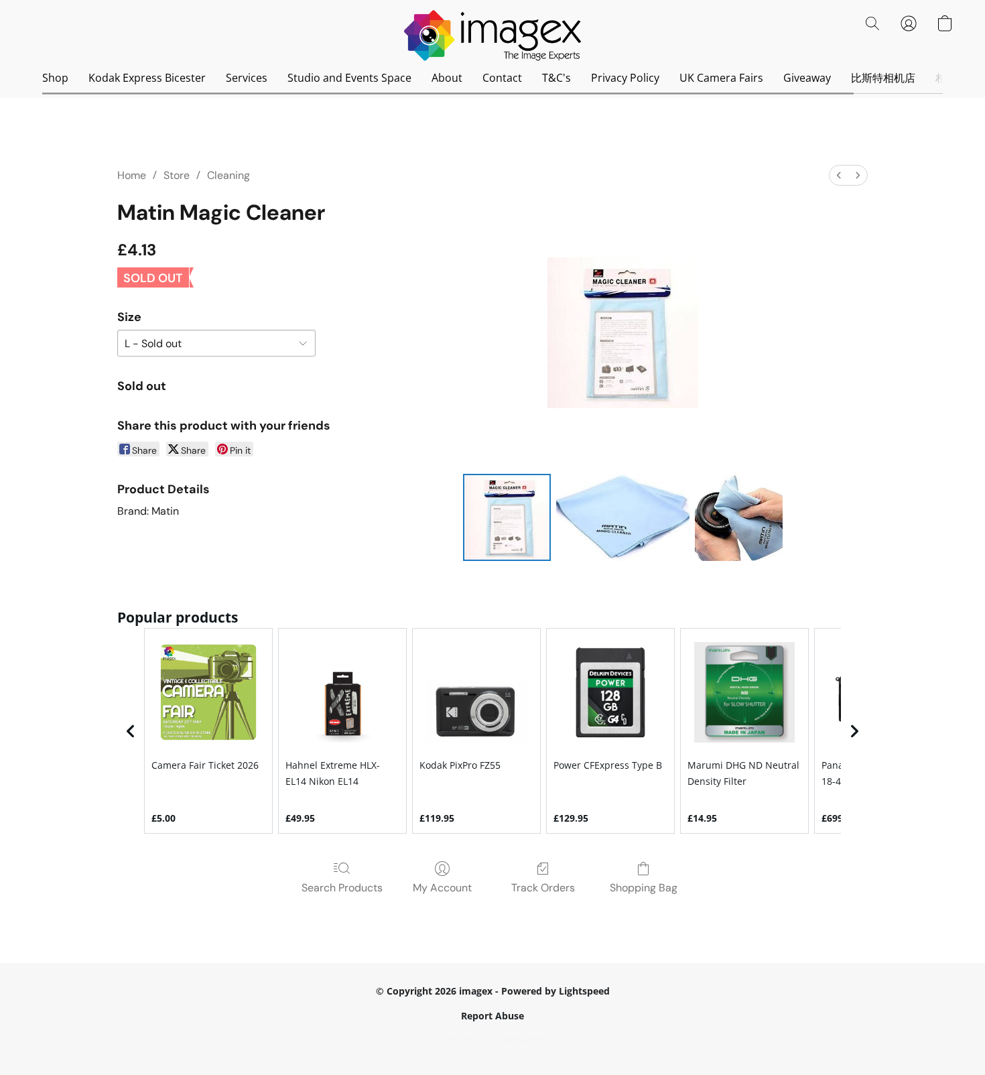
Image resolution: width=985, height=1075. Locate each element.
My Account (442, 888)
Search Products (342, 888)
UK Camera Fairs (721, 77)
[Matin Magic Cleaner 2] (738, 517)
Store (176, 175)
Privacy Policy (625, 77)
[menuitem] (839, 175)
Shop (55, 77)
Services (246, 77)
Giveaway (807, 77)
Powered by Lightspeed (492, 1039)
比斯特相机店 (883, 77)
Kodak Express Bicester (147, 77)
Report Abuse (492, 1015)
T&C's (556, 77)
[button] (493, 35)
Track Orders (543, 888)
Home (131, 175)
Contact (502, 77)
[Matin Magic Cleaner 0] (506, 517)
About (447, 77)
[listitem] (208, 730)
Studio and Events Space (349, 77)
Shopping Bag (643, 888)
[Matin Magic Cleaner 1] (623, 517)
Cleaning (228, 175)
